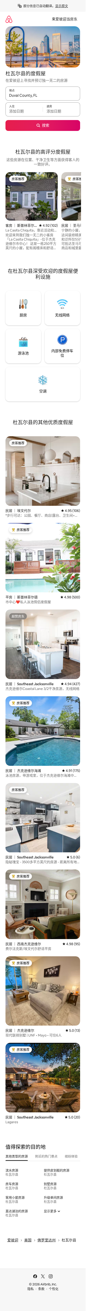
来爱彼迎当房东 (64, 19)
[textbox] (24, 111)
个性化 (53, 1289)
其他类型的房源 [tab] (16, 1156)
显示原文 (61, 6)
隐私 (30, 1289)
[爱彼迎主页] (8, 19)
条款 (41, 1289)
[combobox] (42, 95)
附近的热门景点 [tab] (46, 1156)
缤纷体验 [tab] (71, 1156)
